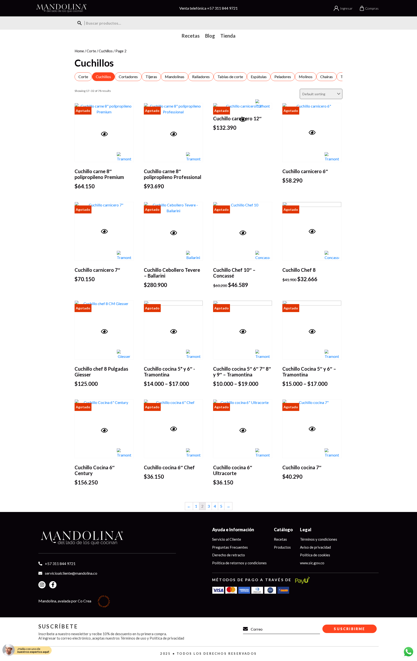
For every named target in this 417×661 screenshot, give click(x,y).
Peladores (282, 76)
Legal (305, 529)
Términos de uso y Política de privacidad (152, 638)
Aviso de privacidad (315, 547)
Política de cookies (315, 555)
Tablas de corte (230, 76)
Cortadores (128, 76)
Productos (282, 547)
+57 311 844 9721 (222, 8)
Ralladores (201, 76)
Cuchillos (106, 51)
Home (79, 51)
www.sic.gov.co (312, 563)
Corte (91, 51)
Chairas (326, 76)
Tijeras (151, 76)
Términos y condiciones (318, 539)
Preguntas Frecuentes (230, 547)
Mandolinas (174, 76)
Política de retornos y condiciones (239, 563)
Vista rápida (106, 140)
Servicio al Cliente (226, 539)
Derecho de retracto (228, 555)
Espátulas (259, 76)
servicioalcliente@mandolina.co (71, 573)
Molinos (306, 76)
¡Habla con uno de (33, 650)
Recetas (280, 539)
